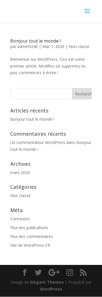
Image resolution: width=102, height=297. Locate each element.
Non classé (79, 46)
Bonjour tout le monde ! (35, 41)
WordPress (51, 289)
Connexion (20, 218)
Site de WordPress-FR (30, 245)
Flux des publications (29, 227)
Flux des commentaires (31, 236)
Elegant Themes (47, 282)
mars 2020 (20, 172)
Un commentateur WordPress (37, 142)
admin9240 (27, 46)
